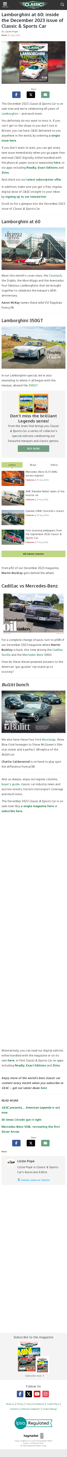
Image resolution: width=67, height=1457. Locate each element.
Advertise (14, 1409)
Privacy (20, 1404)
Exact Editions (48, 167)
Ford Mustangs (45, 739)
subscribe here (12, 811)
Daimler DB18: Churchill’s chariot (45, 511)
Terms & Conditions (35, 1404)
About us (10, 1404)
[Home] (33, 5)
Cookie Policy (53, 1404)
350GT (33, 385)
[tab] (12, 465)
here (57, 162)
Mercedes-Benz (32, 654)
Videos (54, 464)
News (4, 35)
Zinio (5, 172)
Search (62, 4)
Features (30, 480)
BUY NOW (33, 448)
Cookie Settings (50, 1409)
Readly (31, 167)
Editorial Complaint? (30, 1409)
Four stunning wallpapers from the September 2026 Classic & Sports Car (44, 534)
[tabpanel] (33, 516)
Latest (12, 464)
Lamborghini (10, 113)
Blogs (33, 464)
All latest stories (33, 553)
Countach (55, 275)
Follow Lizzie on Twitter (35, 1180)
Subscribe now (33, 1375)
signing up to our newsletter (25, 196)
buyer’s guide (10, 784)
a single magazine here (37, 806)
